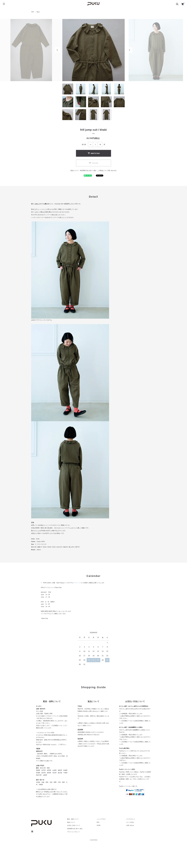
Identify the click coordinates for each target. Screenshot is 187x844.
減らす (90, 144)
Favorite (95, 163)
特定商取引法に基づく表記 (88, 170)
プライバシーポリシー (73, 832)
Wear (38, 12)
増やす (100, 144)
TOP (32, 12)
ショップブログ (101, 819)
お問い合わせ (130, 825)
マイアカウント (130, 819)
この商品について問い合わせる (106, 170)
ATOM (98, 825)
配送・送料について (73, 819)
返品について (75, 170)
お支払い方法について (73, 825)
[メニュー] (4, 4)
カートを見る (130, 822)
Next (129, 50)
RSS (98, 822)
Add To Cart (95, 153)
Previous (57, 50)
